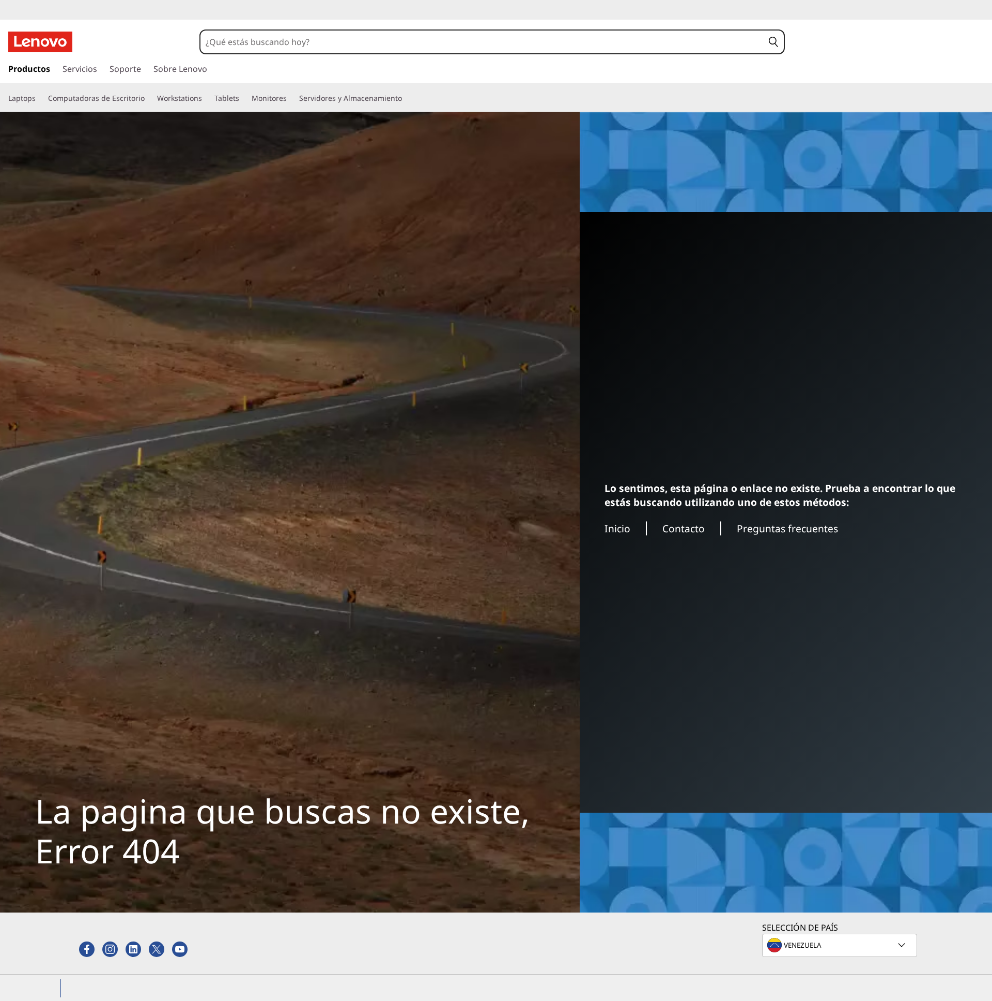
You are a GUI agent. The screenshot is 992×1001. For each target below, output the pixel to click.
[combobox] (482, 42)
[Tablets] (243, 98)
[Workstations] (206, 98)
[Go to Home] (40, 42)
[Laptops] (40, 98)
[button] (774, 42)
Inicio (617, 528)
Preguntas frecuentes (787, 528)
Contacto (683, 528)
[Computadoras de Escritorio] (149, 98)
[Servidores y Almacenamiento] (406, 98)
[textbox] (840, 945)
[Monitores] (291, 98)
